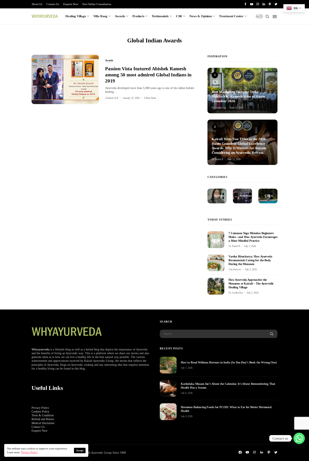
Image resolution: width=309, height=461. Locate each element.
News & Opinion (200, 16)
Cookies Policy (40, 411)
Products (138, 16)
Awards (120, 16)
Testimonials (160, 16)
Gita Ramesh (234, 269)
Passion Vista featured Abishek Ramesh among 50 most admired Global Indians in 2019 (148, 75)
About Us (37, 4)
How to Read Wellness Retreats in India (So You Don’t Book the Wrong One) (229, 362)
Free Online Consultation (96, 4)
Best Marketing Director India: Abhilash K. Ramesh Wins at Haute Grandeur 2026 (238, 96)
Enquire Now (70, 4)
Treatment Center (231, 16)
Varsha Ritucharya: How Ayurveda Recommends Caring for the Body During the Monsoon (250, 260)
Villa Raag (100, 16)
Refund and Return (43, 419)
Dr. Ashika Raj (219, 107)
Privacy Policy (40, 407)
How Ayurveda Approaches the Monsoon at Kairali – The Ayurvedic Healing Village (251, 283)
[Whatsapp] (299, 438)
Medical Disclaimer (43, 423)
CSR (179, 16)
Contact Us (52, 4)
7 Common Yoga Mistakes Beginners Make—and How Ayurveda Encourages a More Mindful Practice (252, 237)
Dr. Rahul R (217, 159)
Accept (79, 450)
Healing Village (75, 16)
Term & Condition (43, 415)
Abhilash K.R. (112, 98)
